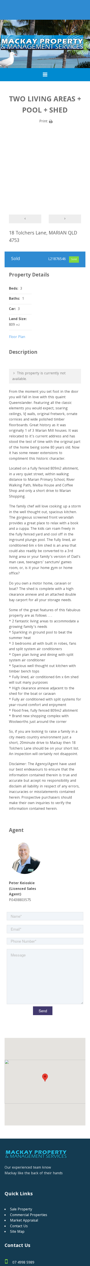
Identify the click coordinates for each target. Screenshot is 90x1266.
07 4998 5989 (23, 1263)
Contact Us (19, 1226)
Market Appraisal (24, 1221)
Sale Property (21, 1210)
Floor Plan (17, 337)
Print (43, 122)
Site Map (17, 1232)
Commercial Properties (28, 1215)
